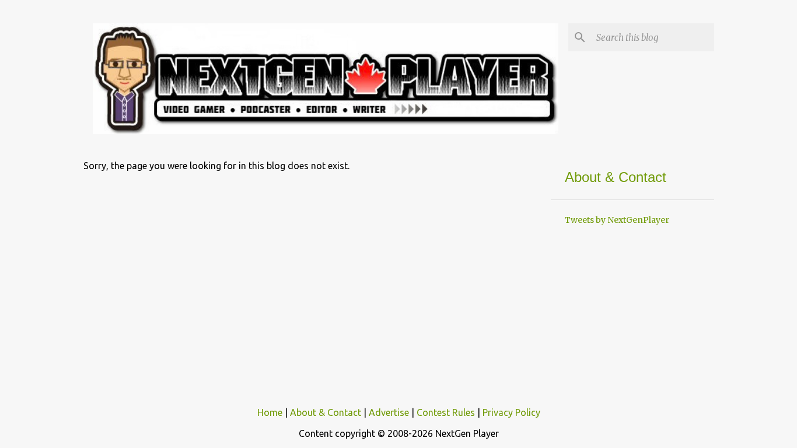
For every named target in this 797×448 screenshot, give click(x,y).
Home (269, 412)
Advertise (389, 412)
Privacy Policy (511, 412)
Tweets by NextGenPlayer (617, 220)
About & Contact (325, 412)
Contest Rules (446, 412)
